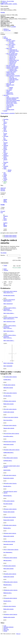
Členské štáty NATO (14, 51)
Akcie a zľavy (5, 182)
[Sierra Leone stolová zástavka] (10, 417)
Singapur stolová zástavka (8, 428)
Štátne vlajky (9, 48)
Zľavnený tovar (3, 212)
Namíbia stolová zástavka (8, 576)
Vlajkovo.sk (18, 633)
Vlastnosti (5, 270)
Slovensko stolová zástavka (9, 295)
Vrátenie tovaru (9, 94)
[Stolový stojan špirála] (12, 361)
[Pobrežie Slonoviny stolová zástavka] (12, 492)
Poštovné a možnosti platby (12, 97)
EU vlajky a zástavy (10, 44)
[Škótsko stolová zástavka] (9, 401)
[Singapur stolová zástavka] (9, 425)
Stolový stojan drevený (8, 303)
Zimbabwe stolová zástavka (9, 617)
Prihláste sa (6, 29)
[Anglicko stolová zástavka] (10, 235)
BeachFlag (8, 39)
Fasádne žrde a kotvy (11, 71)
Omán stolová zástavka (8, 544)
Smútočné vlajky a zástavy (12, 68)
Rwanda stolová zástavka (8, 478)
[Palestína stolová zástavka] (9, 525)
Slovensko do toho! (10, 65)
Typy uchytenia (9, 104)
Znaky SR (8, 83)
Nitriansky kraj (12, 57)
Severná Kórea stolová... (8, 436)
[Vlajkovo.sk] (4, 2)
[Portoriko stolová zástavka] (10, 483)
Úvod (4, 36)
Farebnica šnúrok (10, 109)
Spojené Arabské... (7, 470)
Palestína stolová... (7, 528)
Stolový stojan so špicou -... (8, 313)
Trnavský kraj (12, 56)
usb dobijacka (3, 188)
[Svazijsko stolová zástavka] (10, 376)
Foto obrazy (9, 90)
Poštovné (5, 628)
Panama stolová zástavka (8, 520)
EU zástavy (11, 47)
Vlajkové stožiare (10, 73)
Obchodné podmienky (11, 99)
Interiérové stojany (10, 74)
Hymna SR (8, 106)
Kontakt (5, 110)
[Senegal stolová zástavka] (9, 441)
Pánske (10, 88)
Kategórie (5, 38)
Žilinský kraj (12, 58)
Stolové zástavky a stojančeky (13, 75)
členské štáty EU (13, 78)
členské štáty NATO (13, 79)
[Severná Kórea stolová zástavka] (11, 433)
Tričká (7, 86)
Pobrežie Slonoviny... (7, 495)
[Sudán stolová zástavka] (9, 384)
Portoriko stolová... (7, 486)
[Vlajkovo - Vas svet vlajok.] (7, 1)
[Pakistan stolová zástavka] (9, 533)
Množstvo (3, 255)
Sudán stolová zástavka (8, 387)
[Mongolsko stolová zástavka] (10, 582)
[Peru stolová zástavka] (8, 501)
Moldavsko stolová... (7, 592)
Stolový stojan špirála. (8, 363)
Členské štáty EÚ (13, 49)
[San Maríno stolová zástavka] (10, 457)
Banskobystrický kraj (14, 60)
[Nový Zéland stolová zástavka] (10, 549)
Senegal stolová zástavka (8, 444)
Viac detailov (4, 252)
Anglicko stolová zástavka (5, 200)
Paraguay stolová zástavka (8, 511)
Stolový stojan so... (7, 310)
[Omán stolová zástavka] (9, 541)
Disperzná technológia (11, 101)
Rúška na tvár (9, 92)
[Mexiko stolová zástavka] (9, 606)
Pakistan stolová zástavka (8, 536)
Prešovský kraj (12, 62)
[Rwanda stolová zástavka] (9, 475)
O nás (7, 96)
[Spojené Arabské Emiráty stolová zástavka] (12, 467)
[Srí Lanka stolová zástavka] (10, 393)
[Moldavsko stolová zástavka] (10, 590)
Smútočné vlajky (13, 69)
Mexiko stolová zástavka (8, 609)
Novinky (3, 204)
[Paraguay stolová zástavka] (10, 509)
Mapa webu (6, 629)
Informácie (5, 95)
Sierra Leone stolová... (8, 420)
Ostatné (8, 91)
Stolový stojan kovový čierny (9, 321)
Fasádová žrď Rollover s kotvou (5, 224)
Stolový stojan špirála (7, 365)
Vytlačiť (5, 265)
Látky (7, 108)
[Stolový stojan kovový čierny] (10, 317)
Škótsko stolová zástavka (8, 403)
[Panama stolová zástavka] (9, 517)
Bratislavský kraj (13, 55)
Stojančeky (11, 82)
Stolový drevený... (7, 300)
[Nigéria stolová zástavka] (9, 565)
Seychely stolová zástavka (8, 412)
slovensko (3, 190)
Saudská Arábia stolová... (8, 452)
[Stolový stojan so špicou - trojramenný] (12, 336)
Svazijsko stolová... (7, 379)
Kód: (14, 265)
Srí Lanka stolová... (7, 395)
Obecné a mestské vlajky (12, 53)
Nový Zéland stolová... (7, 552)
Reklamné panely (10, 84)
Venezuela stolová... (7, 601)
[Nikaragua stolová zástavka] (10, 557)
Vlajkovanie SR (10, 105)
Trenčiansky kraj (13, 61)
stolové (2, 188)
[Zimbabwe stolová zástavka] (10, 614)
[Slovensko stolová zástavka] (10, 291)
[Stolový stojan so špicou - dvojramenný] (12, 327)
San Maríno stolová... (7, 460)
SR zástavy (11, 43)
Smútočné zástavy (13, 70)
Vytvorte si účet (6, 30)
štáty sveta (11, 77)
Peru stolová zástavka (7, 503)
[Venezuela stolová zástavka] (10, 598)
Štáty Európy (12, 52)
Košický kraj (12, 64)
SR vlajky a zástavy (10, 40)
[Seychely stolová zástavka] (9, 409)
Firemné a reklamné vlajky (12, 66)
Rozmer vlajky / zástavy (11, 103)
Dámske (11, 87)
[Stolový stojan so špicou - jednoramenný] (12, 309)
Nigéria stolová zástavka (8, 568)
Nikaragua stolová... (7, 560)
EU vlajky (11, 45)
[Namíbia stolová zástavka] (9, 573)
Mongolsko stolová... (7, 584)
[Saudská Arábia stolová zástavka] (11, 449)
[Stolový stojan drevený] (9, 299)
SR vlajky (11, 42)
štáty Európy (12, 81)
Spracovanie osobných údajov (13, 100)
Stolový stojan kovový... (9, 318)
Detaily (5, 269)
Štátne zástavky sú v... (8, 292)
